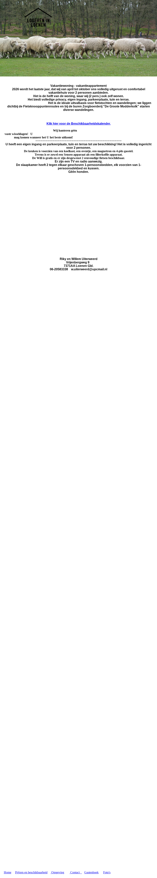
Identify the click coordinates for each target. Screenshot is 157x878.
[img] (39, 21)
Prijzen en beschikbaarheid (31, 872)
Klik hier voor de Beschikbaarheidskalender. (79, 123)
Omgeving (57, 872)
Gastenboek (91, 872)
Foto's (106, 872)
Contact (76, 872)
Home (7, 872)
